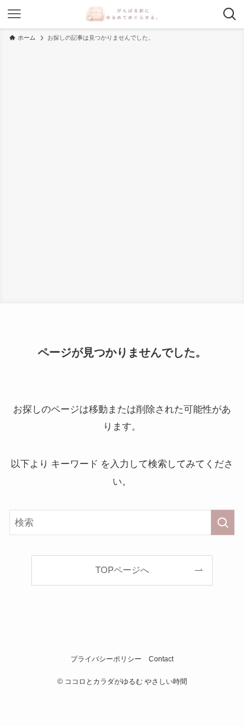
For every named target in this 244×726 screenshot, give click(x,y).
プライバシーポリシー (106, 659)
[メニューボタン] (14, 14)
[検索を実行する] (223, 522)
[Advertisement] (122, 171)
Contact (161, 659)
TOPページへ (122, 570)
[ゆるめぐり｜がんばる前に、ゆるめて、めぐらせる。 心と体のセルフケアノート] (122, 14)
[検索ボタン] (230, 14)
